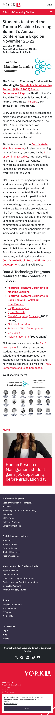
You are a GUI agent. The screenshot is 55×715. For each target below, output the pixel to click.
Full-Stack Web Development (25, 328)
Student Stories (10, 544)
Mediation (7, 514)
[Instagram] (33, 657)
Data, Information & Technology (17, 502)
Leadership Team (10, 574)
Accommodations (11, 556)
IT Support (7, 612)
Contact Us (8, 616)
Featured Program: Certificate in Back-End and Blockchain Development (28, 300)
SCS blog (33, 49)
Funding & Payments (12, 604)
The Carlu (32, 101)
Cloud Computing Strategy (24, 316)
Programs (7, 540)
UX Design (14, 332)
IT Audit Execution (19, 324)
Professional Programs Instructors (18, 578)
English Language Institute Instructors (20, 582)
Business (7, 506)
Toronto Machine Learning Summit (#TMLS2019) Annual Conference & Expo (27, 89)
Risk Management (18, 336)
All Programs (8, 518)
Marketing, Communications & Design (20, 510)
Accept (27, 708)
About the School (10, 570)
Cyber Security (16, 312)
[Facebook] (22, 657)
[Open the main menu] (51, 12)
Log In (49, 4)
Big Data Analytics (18, 308)
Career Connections (12, 526)
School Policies (9, 608)
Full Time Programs (11, 522)
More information (10, 704)
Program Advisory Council (14, 589)
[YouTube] (38, 657)
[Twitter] (16, 657)
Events (6, 49)
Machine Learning (19, 49)
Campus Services (10, 548)
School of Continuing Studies (18, 12)
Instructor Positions (12, 586)
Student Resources (11, 552)
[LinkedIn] (27, 657)
